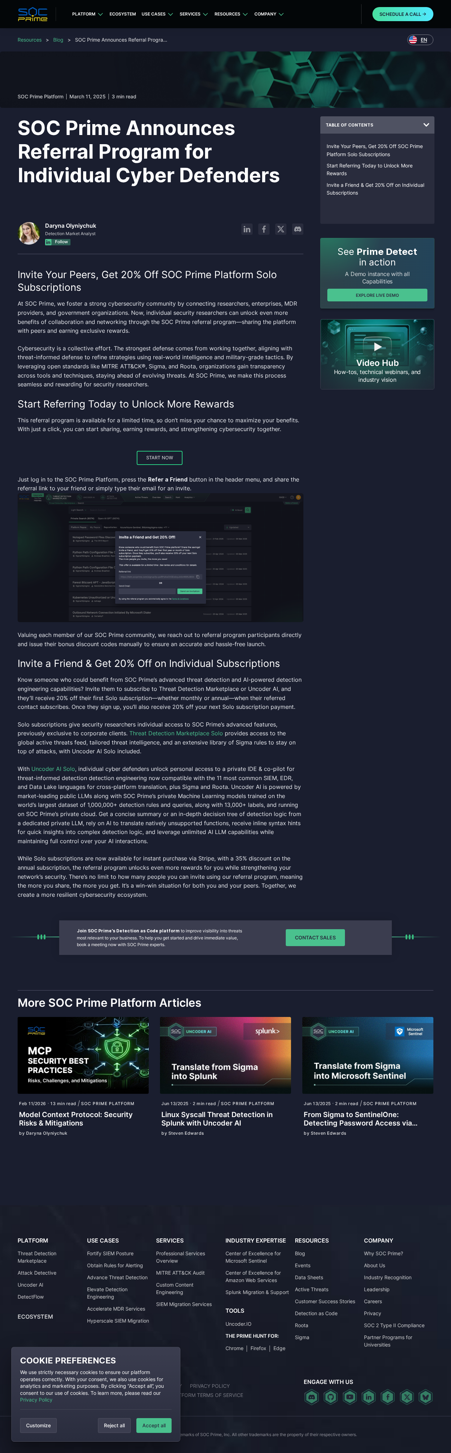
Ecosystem (123, 14)
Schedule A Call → (402, 14)
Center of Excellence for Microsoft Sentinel (253, 1257)
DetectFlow (31, 1297)
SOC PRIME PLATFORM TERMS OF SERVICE (192, 1395)
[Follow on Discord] (297, 229)
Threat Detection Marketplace (37, 1257)
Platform (83, 14)
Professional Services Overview (180, 1257)
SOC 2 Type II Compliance (394, 1325)
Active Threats (311, 1289)
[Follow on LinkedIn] (247, 229)
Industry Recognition (388, 1277)
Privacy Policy (36, 1400)
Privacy (372, 1313)
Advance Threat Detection (117, 1277)
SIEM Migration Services (184, 1304)
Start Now (159, 457)
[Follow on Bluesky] (425, 1397)
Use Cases (154, 14)
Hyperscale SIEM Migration (118, 1321)
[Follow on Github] (331, 1397)
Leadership (377, 1289)
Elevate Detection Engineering (107, 1293)
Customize (38, 1425)
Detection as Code (316, 1313)
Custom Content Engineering (174, 1288)
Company (265, 14)
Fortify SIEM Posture (110, 1253)
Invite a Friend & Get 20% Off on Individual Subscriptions (375, 189)
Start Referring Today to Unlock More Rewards (370, 169)
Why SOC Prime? (383, 1253)
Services (190, 14)
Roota (301, 1325)
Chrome (234, 1348)
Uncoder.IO (239, 1324)
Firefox (258, 1348)
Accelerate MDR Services (116, 1309)
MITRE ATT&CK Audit (180, 1273)
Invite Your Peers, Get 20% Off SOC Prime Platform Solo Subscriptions (375, 150)
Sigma (302, 1337)
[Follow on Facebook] (264, 229)
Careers (373, 1301)
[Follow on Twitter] (407, 1397)
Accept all (154, 1425)
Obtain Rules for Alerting (115, 1265)
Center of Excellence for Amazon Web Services (253, 1276)
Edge (279, 1348)
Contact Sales (315, 937)
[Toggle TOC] (426, 125)
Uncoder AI (30, 1285)
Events (302, 1265)
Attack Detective (37, 1273)
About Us (374, 1265)
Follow (61, 242)
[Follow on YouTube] (350, 1397)
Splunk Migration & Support (257, 1292)
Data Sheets (309, 1277)
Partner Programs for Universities (388, 1341)
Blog (58, 40)
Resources (227, 14)
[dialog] (95, 1394)
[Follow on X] (280, 229)
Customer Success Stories (325, 1301)
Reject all (114, 1425)
